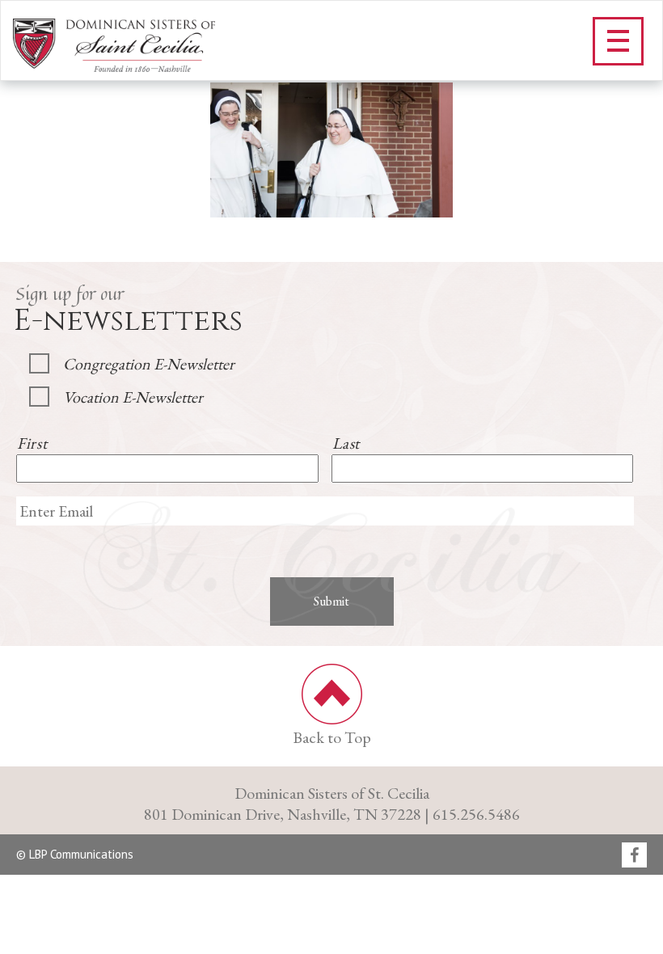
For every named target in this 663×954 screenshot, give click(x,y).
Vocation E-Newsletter (133, 396)
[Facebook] (634, 856)
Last (346, 443)
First (32, 443)
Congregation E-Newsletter (148, 363)
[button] (618, 41)
